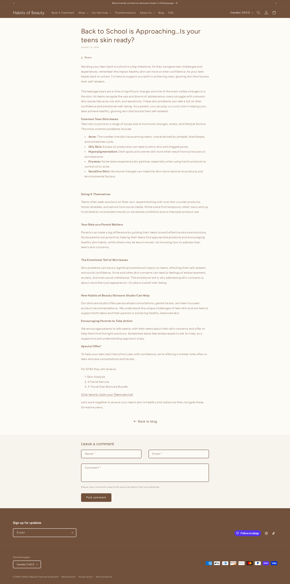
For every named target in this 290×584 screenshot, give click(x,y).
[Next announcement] (276, 3)
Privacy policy (86, 577)
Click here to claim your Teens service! (107, 394)
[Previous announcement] (14, 3)
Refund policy (69, 577)
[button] (83, 12)
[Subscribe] (72, 532)
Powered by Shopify (48, 577)
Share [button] (88, 57)
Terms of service (104, 577)
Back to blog (147, 421)
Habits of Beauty (29, 577)
